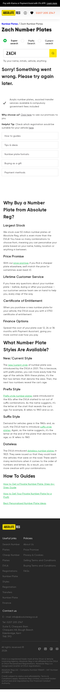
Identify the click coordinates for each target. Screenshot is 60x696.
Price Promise (31, 549)
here (31, 127)
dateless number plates (40, 450)
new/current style (18, 365)
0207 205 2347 (45, 12)
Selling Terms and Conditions (40, 560)
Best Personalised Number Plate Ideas (24, 503)
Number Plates (10, 23)
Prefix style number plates (17, 395)
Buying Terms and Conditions (40, 565)
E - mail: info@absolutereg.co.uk (20, 617)
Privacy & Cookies (33, 555)
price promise (20, 263)
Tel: (12, 622)
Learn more (52, 3)
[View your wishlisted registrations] (31, 12)
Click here (26, 114)
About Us (29, 544)
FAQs (26, 571)
